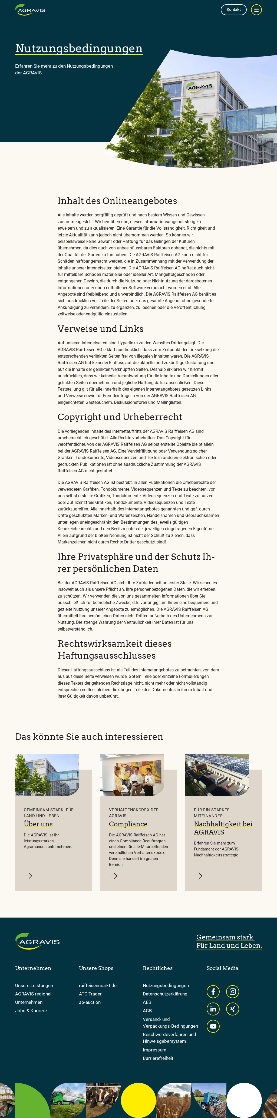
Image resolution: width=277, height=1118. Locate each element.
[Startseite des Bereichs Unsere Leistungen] (30, 10)
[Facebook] (213, 991)
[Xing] (232, 1008)
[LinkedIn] (213, 1008)
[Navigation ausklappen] (256, 9)
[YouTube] (213, 1026)
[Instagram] (232, 991)
